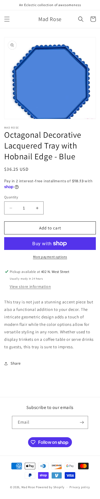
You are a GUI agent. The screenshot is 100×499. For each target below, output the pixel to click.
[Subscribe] (82, 422)
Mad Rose (28, 487)
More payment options (50, 257)
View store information (30, 286)
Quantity (11, 197)
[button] (7, 19)
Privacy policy (79, 487)
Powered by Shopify (50, 487)
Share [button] (16, 363)
